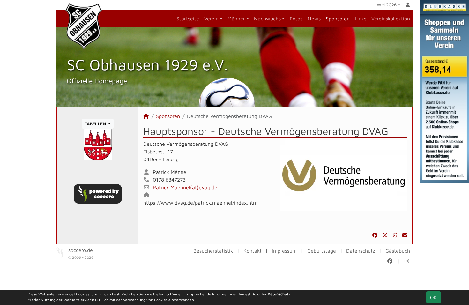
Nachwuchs (267, 18)
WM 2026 (387, 4)
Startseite (187, 18)
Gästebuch (397, 251)
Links (360, 18)
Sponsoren (338, 18)
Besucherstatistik (213, 251)
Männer (236, 18)
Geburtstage (321, 251)
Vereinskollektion (390, 18)
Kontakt (252, 251)
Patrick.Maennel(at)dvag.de (185, 187)
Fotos (296, 18)
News (314, 18)
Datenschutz (360, 251)
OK (433, 297)
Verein (211, 18)
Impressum (284, 251)
